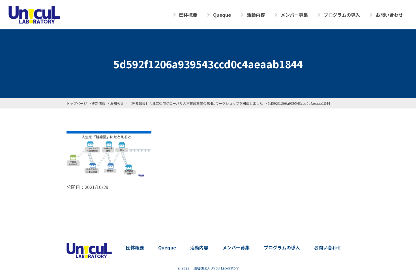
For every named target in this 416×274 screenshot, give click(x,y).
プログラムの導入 (342, 14)
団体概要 (188, 14)
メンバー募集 (294, 14)
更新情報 (98, 103)
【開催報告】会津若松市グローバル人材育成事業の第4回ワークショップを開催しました (195, 103)
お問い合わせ (389, 14)
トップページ (77, 103)
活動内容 (256, 14)
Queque (222, 14)
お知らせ (117, 103)
